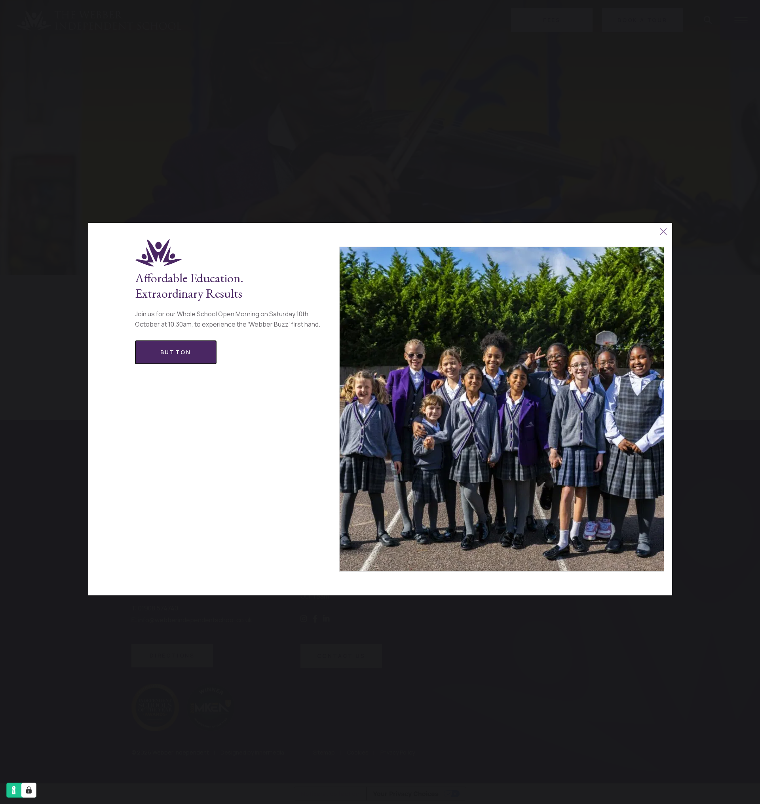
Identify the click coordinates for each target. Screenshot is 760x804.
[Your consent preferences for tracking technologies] (28, 790)
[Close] (663, 231)
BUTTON (175, 352)
